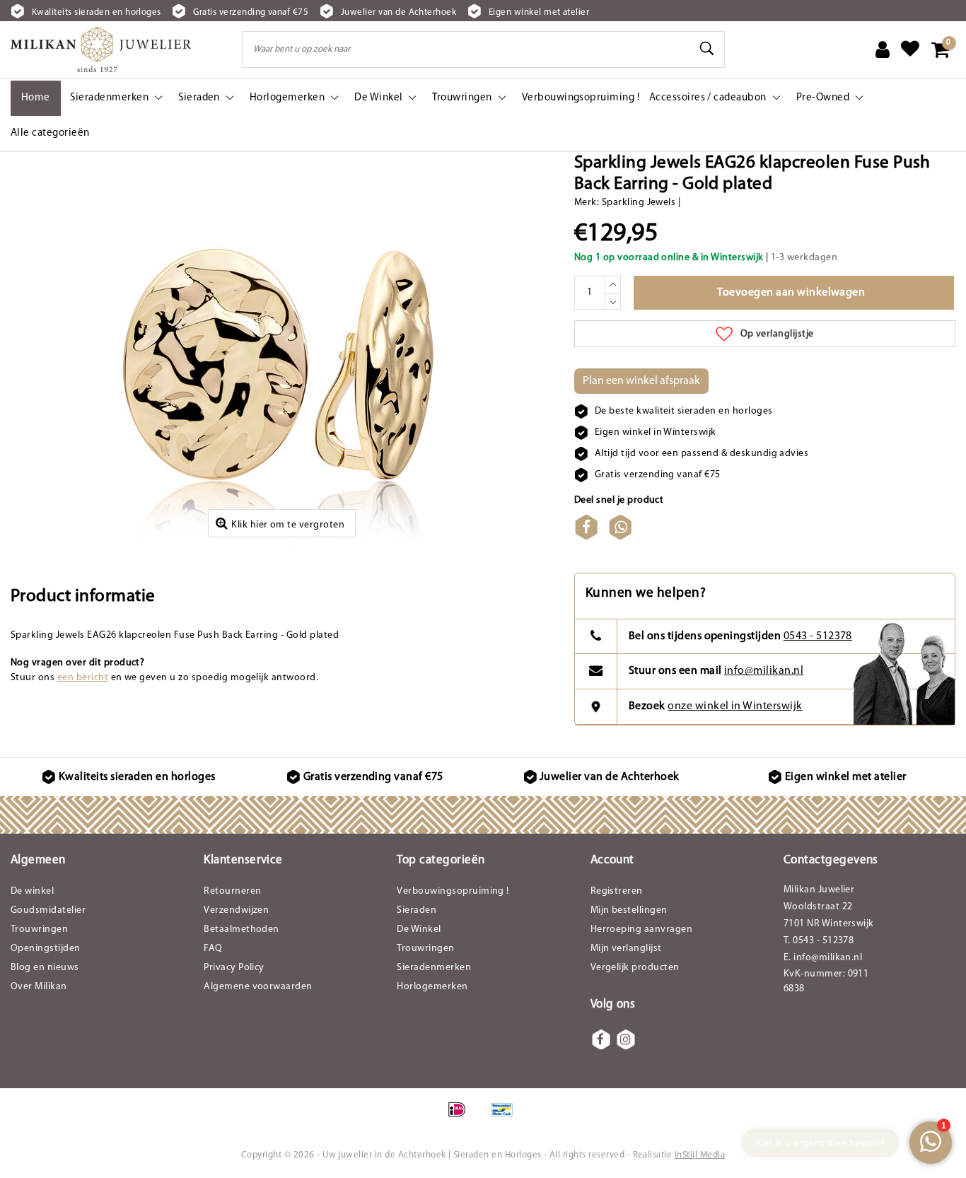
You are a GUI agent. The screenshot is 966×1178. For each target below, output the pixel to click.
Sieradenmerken (434, 967)
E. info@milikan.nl (823, 957)
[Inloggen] (882, 49)
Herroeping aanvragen (641, 929)
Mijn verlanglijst (626, 948)
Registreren (616, 891)
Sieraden (416, 910)
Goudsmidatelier (48, 910)
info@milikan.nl (763, 671)
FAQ (213, 948)
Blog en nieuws (45, 967)
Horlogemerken (432, 986)
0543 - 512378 (818, 636)
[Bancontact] (505, 1117)
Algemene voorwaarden (258, 986)
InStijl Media (700, 1155)
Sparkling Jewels (639, 202)
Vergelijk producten (635, 967)
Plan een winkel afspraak (641, 381)
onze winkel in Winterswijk (735, 706)
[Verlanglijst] (910, 49)
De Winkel (419, 929)
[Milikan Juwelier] (101, 49)
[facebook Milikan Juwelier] (601, 1039)
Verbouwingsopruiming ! (453, 891)
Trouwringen (39, 929)
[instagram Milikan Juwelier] (625, 1039)
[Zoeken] (708, 48)
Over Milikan (39, 986)
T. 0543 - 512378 (819, 940)
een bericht (82, 677)
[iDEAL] (461, 1117)
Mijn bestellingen (629, 910)
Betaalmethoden (241, 929)
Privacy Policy (234, 967)
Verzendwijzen (236, 910)
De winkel (32, 891)
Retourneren (232, 891)
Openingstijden (46, 948)
